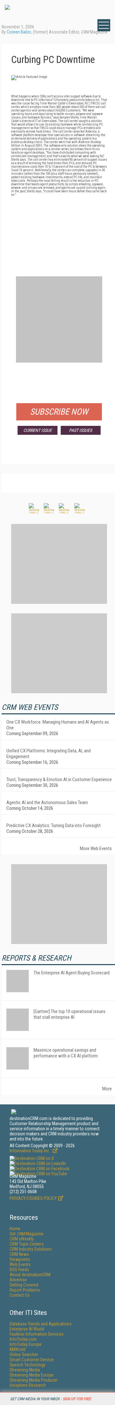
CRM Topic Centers (27, 1244)
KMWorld (18, 1349)
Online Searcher (24, 1354)
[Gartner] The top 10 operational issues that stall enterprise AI (69, 1014)
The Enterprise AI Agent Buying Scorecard (72, 973)
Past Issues (80, 430)
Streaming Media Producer (33, 1380)
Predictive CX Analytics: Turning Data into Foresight (53, 825)
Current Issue (37, 430)
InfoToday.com (23, 1339)
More (107, 1089)
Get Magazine (26, 1233)
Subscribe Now (59, 412)
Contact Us (20, 1295)
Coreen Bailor (19, 32)
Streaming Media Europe (32, 1375)
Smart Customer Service (32, 1359)
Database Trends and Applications (41, 1323)
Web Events (20, 1264)
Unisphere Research (28, 1385)
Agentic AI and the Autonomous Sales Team (47, 802)
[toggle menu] (103, 25)
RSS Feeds (19, 1269)
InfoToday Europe (26, 1344)
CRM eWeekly (22, 1238)
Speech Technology (27, 1364)
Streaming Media (25, 1369)
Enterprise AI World (27, 1329)
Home (15, 1228)
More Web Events (96, 848)
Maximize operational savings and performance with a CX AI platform (66, 1053)
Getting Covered (24, 1284)
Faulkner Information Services (37, 1334)
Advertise (18, 1279)
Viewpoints (20, 1259)
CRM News (19, 1254)
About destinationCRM (30, 1274)
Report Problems (25, 1290)
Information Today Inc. (30, 1150)
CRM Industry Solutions (31, 1249)
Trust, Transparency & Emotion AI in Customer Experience (59, 779)
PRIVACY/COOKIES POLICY (33, 1198)
